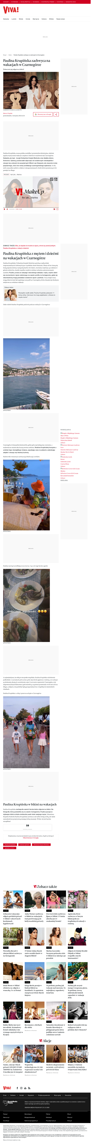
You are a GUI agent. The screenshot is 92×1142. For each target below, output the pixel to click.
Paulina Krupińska (10, 844)
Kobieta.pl (49, 1117)
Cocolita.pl (6, 1121)
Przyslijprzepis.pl (51, 1121)
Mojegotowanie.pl (30, 1117)
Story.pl (69, 1121)
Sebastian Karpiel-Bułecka (41, 844)
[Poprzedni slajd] (3, 1053)
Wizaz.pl (69, 1117)
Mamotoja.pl (28, 1114)
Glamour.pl (6, 1117)
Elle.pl (69, 1114)
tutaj (19, 1140)
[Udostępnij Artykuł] (56, 114)
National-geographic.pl (31, 1121)
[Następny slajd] (87, 1053)
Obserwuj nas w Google (44, 114)
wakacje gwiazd (24, 844)
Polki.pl (48, 1114)
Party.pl (5, 1114)
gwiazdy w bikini (9, 848)
